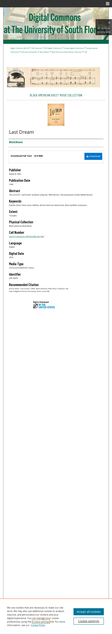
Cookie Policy (38, 625)
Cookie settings (40, 621)
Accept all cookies (89, 612)
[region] (56, 616)
